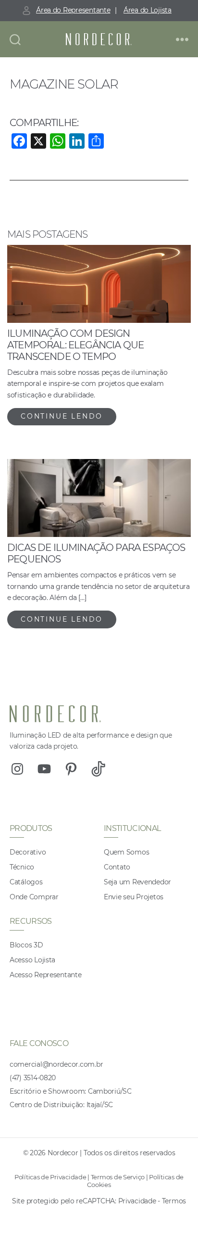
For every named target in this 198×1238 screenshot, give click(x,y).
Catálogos (26, 882)
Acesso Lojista (32, 960)
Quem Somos (126, 852)
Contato (117, 867)
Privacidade (137, 1201)
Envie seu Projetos (133, 897)
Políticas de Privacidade (50, 1177)
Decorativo (28, 852)
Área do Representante (73, 10)
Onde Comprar (34, 897)
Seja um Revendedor (137, 882)
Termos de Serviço (118, 1177)
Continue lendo (62, 416)
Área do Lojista (148, 10)
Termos (174, 1201)
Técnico (22, 867)
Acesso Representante (46, 974)
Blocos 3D (26, 945)
